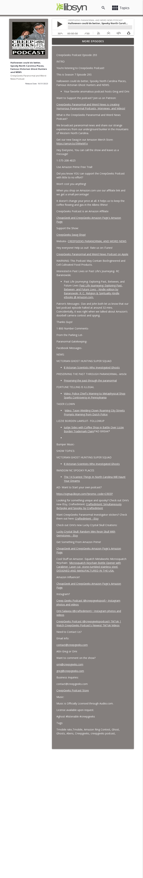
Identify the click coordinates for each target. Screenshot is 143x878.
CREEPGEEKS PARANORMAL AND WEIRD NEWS (97, 241)
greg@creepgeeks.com (70, 671)
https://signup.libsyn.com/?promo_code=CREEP (84, 494)
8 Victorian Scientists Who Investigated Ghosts (92, 367)
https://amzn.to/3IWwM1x (72, 143)
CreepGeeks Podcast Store (72, 690)
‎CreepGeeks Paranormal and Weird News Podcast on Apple (92, 254)
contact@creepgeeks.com (72, 645)
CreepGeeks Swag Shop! (71, 234)
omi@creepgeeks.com (69, 664)
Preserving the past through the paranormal (90, 380)
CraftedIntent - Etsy (86, 518)
